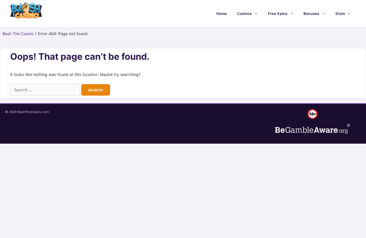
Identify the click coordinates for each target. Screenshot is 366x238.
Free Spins (278, 13)
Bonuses (311, 13)
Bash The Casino (18, 33)
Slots (340, 13)
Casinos (244, 13)
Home (221, 13)
